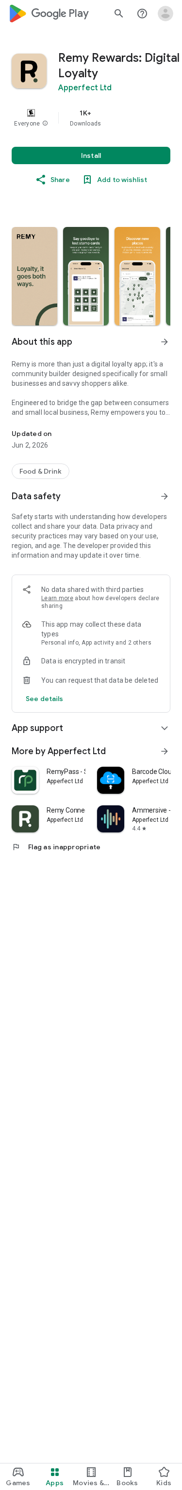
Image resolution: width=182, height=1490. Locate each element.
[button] (45, 123)
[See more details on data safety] (44, 698)
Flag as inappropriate (56, 847)
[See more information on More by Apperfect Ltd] (164, 751)
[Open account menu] (165, 13)
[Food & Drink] (40, 471)
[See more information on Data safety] (164, 496)
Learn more (57, 598)
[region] (91, 117)
